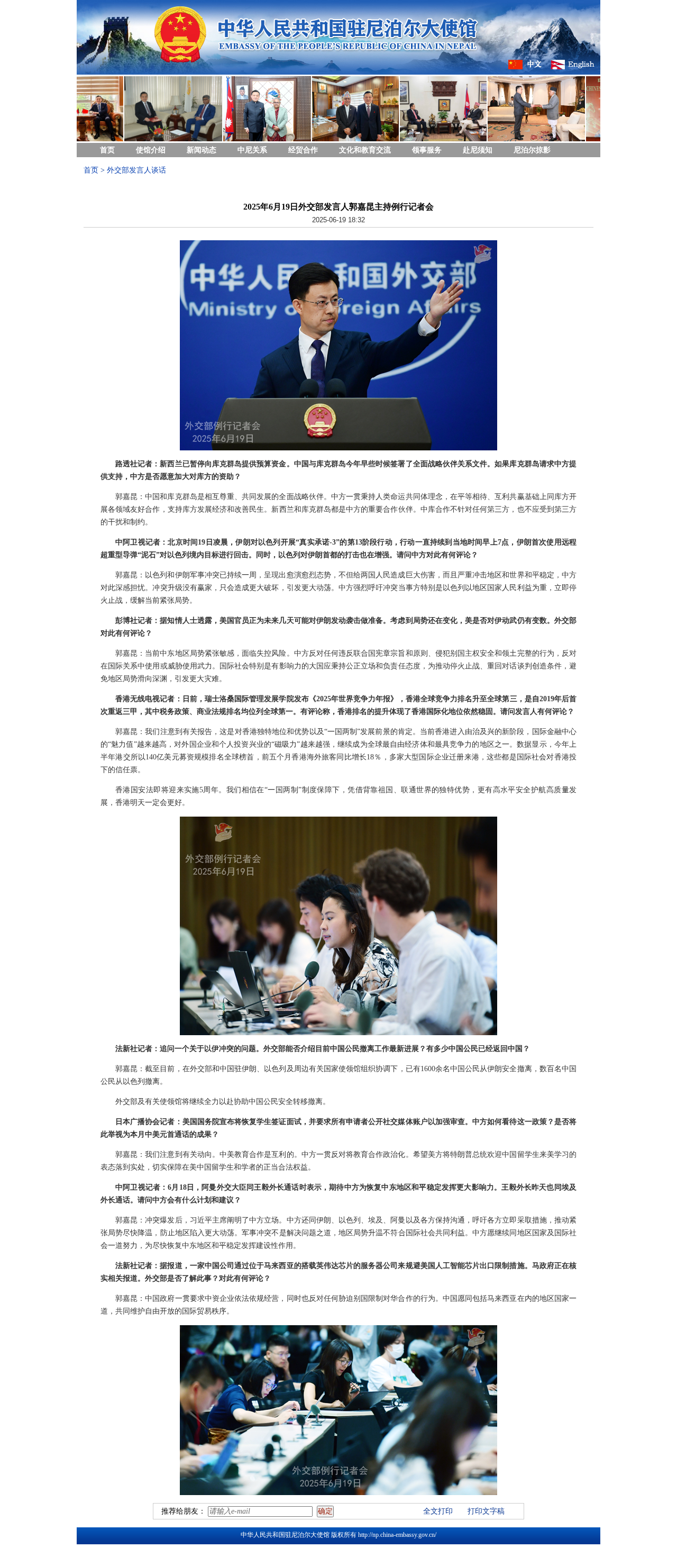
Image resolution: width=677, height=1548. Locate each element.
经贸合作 (303, 150)
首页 (107, 150)
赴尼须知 (477, 150)
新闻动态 (201, 150)
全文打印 (438, 1511)
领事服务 (427, 150)
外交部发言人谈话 (136, 170)
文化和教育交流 (365, 150)
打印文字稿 (486, 1511)
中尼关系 (252, 150)
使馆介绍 (151, 150)
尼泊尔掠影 (532, 150)
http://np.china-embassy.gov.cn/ (397, 1534)
